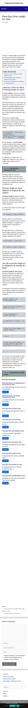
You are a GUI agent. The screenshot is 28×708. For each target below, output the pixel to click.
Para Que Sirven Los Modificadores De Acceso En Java (13, 383)
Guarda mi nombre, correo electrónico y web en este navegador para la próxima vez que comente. (14, 657)
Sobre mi (5, 691)
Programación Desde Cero (14, 3)
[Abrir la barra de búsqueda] (26, 8)
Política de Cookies (8, 676)
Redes (5, 693)
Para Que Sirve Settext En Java (12, 464)
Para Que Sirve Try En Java (12, 613)
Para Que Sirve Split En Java (11, 453)
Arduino (5, 696)
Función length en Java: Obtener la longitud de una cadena (12, 78)
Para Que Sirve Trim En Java (11, 419)
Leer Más (5, 392)
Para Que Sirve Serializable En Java (13, 475)
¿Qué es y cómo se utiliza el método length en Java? (13, 74)
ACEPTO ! (12, 705)
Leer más (20, 703)
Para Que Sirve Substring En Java (13, 431)
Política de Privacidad (9, 678)
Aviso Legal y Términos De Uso (12, 681)
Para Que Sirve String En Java (12, 442)
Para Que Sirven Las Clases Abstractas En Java (11, 396)
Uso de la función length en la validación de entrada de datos (14, 82)
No (18, 705)
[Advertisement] (14, 40)
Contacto (5, 674)
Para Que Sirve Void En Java (11, 408)
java (5, 606)
